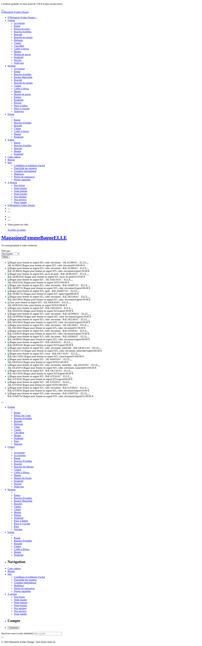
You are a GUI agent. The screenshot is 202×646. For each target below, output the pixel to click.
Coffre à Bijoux (22, 472)
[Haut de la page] (2, 402)
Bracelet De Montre (24, 466)
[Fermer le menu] (36, 18)
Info (10, 162)
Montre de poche (22, 54)
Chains (17, 509)
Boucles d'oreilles (22, 31)
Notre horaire (20, 194)
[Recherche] (9, 211)
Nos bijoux (19, 185)
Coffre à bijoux (21, 48)
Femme (11, 20)
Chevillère (19, 46)
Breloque (18, 40)
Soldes (11, 139)
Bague (17, 26)
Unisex (11, 447)
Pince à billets (21, 105)
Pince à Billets (21, 521)
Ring (16, 441)
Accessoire (19, 23)
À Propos (12, 182)
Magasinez (12, 237)
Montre (17, 51)
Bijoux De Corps (22, 415)
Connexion (13, 628)
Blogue (11, 159)
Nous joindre (20, 202)
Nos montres (20, 196)
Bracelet (18, 34)
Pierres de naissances (24, 176)
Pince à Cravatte (22, 523)
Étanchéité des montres (25, 168)
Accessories (20, 455)
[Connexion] (9, 217)
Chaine (17, 43)
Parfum (17, 97)
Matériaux (19, 174)
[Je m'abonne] (2, 637)
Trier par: (5, 250)
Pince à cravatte (22, 108)
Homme (12, 66)
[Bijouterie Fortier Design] (15, 12)
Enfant (11, 114)
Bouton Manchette (23, 77)
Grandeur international (25, 171)
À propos (12, 594)
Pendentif (18, 57)
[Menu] (2, 10)
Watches (18, 444)
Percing (17, 60)
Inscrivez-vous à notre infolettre (17, 633)
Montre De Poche (23, 478)
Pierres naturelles (22, 179)
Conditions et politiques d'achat (29, 165)
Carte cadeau (14, 157)
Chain (17, 427)
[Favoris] (87, 263)
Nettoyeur (19, 63)
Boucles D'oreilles (23, 418)
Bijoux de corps (22, 29)
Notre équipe (20, 188)
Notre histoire (20, 191)
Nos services (20, 199)
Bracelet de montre (23, 37)
